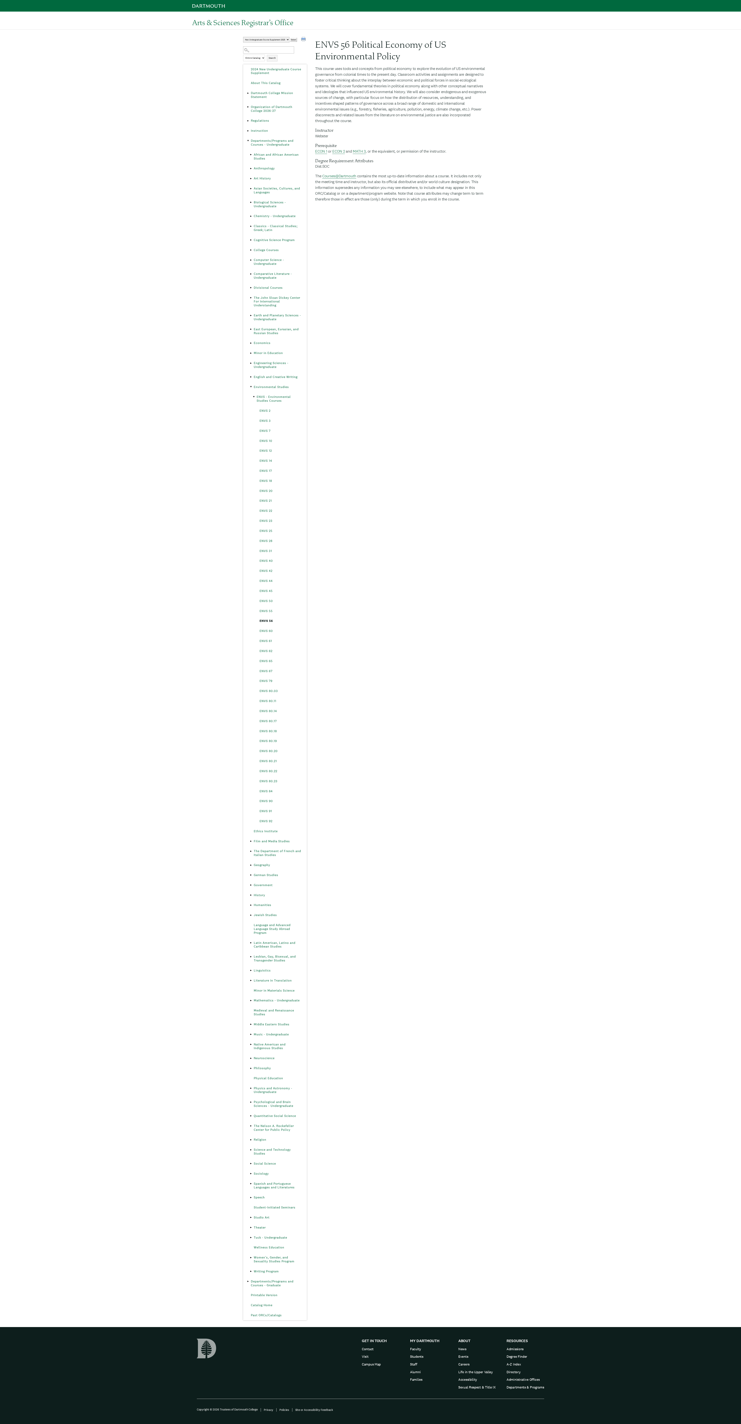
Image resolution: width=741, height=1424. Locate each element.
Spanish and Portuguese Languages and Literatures (274, 1186)
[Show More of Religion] (251, 1140)
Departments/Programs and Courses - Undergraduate (272, 143)
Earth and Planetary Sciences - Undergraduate (277, 317)
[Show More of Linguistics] (251, 970)
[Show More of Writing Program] (251, 1271)
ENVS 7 (265, 431)
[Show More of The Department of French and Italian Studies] (251, 851)
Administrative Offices (523, 1379)
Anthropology (264, 168)
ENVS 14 (266, 461)
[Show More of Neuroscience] (251, 1058)
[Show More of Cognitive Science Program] (251, 240)
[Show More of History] (251, 895)
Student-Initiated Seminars (274, 1207)
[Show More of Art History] (251, 178)
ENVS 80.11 (268, 701)
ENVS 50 (266, 601)
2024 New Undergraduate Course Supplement (276, 71)
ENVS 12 (266, 451)
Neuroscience (264, 1058)
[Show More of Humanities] (251, 905)
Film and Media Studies (272, 841)
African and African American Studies (276, 156)
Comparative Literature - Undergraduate (273, 276)
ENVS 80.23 (268, 781)
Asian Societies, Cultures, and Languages (277, 190)
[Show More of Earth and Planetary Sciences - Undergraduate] (251, 315)
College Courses (266, 250)
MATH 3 (359, 151)
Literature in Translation (273, 980)
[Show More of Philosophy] (251, 1068)
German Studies (266, 875)
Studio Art (262, 1217)
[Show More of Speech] (251, 1197)
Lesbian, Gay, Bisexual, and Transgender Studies (275, 958)
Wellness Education (269, 1247)
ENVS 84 (266, 791)
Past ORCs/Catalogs (266, 1315)
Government (263, 885)
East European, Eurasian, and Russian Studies (276, 331)
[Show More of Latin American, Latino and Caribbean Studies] (251, 943)
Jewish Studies (265, 915)
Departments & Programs (525, 1387)
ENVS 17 (266, 471)
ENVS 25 (266, 531)
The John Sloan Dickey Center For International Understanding (277, 301)
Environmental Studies (271, 387)
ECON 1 (321, 151)
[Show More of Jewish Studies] (251, 915)
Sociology (261, 1174)
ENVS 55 (266, 611)
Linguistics (262, 970)
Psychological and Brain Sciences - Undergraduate (273, 1104)
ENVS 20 (266, 491)
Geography (262, 865)
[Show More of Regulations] (248, 121)
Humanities (262, 905)
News (462, 1349)
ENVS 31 (266, 551)
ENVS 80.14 (268, 711)
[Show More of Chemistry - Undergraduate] (251, 216)
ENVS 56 (266, 621)
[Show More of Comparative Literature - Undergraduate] (251, 274)
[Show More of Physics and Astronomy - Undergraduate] (251, 1088)
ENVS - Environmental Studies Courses (274, 399)
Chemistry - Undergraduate (275, 216)
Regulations (260, 121)
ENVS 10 (266, 441)
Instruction (259, 131)
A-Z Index (514, 1364)
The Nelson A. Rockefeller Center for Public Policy (274, 1128)
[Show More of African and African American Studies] (251, 155)
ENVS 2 (265, 411)
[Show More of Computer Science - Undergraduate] (251, 260)
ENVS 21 (266, 501)
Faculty (415, 1349)
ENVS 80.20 (269, 751)
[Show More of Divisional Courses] (251, 288)
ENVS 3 (265, 421)
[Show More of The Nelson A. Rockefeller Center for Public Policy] (251, 1126)
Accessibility (467, 1379)
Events (463, 1356)
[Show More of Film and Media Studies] (251, 841)
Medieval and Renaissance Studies (274, 1012)
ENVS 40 (266, 561)
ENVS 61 (266, 641)
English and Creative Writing (276, 377)
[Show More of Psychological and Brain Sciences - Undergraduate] (251, 1102)
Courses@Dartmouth (339, 175)
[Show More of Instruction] (248, 131)
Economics (262, 343)
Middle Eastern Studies (271, 1024)
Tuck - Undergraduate (270, 1237)
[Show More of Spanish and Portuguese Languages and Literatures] (251, 1184)
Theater (260, 1227)
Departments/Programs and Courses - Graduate (272, 1283)
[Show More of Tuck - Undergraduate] (251, 1238)
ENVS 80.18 (268, 731)
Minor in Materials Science (274, 990)
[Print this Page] (304, 39)
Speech (259, 1197)
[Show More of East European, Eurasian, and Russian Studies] (251, 329)
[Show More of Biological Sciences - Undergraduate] (251, 202)
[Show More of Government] (251, 885)
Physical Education (268, 1078)
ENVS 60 (266, 631)
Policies (284, 1410)
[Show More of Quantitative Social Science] (251, 1116)
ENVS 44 (266, 581)
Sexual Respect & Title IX (477, 1387)
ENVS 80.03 (269, 691)
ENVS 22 (266, 511)
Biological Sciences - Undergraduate (270, 204)
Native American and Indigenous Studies (270, 1046)
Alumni (415, 1372)
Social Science (265, 1164)
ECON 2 (338, 151)
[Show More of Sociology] (251, 1174)
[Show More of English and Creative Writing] (251, 377)
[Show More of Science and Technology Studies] (251, 1150)
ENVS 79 (266, 681)
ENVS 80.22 (268, 771)
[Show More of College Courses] (251, 250)
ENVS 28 (266, 541)
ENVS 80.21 (268, 761)
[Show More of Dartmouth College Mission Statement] (248, 93)
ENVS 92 (266, 821)
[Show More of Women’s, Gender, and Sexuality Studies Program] (251, 1257)
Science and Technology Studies (272, 1152)
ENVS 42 (266, 571)
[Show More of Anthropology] (251, 168)
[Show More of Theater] (251, 1228)
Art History (262, 178)
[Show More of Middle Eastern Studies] (251, 1024)
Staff (413, 1364)
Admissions (515, 1349)
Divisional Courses (268, 288)
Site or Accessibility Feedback (314, 1410)
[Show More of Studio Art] (251, 1217)
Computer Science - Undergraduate (269, 262)
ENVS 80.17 (268, 721)
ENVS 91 (266, 811)
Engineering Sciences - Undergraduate (271, 365)
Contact (368, 1349)
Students (416, 1356)
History (259, 895)
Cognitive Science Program (274, 240)
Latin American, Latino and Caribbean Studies (274, 945)
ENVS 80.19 (268, 741)
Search (272, 57)
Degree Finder (517, 1356)
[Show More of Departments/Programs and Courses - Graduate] (248, 1281)
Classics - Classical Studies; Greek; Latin (276, 228)
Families (416, 1379)
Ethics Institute (266, 831)
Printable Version (264, 1295)
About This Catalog (266, 83)
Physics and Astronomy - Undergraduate (273, 1090)
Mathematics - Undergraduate (277, 1000)
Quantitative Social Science (275, 1116)
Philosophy (262, 1068)
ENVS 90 (266, 801)
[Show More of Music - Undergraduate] (251, 1034)
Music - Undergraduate (271, 1034)
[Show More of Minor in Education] (251, 353)
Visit (365, 1356)
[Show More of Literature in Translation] (251, 980)
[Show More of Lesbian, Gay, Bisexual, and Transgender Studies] (251, 957)
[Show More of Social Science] (251, 1164)
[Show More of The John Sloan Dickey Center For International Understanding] (251, 298)
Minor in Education (268, 353)
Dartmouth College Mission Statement (272, 95)
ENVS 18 (266, 481)
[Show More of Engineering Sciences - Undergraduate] (251, 363)
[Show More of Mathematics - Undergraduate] (251, 1000)
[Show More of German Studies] (251, 875)
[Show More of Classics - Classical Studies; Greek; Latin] (251, 226)
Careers (463, 1364)
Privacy (268, 1410)
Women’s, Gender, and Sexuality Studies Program (274, 1259)
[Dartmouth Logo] (208, 6)
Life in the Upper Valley (475, 1372)
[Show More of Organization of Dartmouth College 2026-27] (248, 107)
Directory (513, 1372)
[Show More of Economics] (251, 343)
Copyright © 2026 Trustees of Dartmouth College (227, 1409)
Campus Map (371, 1364)
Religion (260, 1140)
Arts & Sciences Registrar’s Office (242, 22)
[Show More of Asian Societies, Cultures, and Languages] (251, 188)
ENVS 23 (266, 521)
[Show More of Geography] (251, 865)
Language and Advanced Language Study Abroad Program (272, 929)
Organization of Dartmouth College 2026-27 (271, 109)
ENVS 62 (266, 651)
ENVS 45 (266, 591)
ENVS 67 (266, 671)
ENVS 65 (266, 661)
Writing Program (266, 1271)
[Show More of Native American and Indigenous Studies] (251, 1044)
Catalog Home (261, 1305)
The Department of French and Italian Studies (277, 853)
